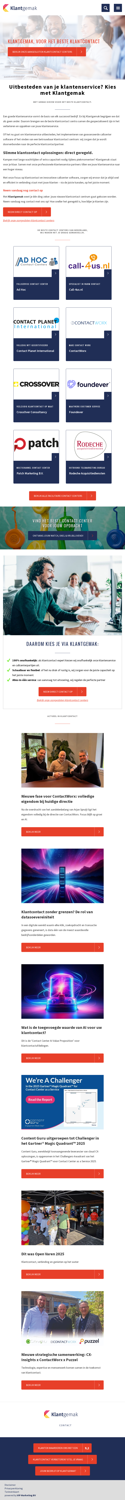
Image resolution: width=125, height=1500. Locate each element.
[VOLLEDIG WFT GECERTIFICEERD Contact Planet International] (36, 360)
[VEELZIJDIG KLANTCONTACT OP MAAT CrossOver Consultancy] (36, 421)
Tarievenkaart (12, 1491)
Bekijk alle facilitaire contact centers (58, 495)
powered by (20, 1495)
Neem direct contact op (22, 211)
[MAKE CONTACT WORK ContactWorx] (89, 360)
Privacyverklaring (14, 1488)
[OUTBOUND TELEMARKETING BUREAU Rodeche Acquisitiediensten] (89, 482)
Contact (65, 1425)
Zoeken (106, 8)
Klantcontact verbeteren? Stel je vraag (58, 1459)
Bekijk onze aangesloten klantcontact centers (42, 51)
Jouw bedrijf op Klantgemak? (58, 1470)
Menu (118, 8)
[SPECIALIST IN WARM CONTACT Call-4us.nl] (89, 299)
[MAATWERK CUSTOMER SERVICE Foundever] (89, 421)
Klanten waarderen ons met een (63, 1448)
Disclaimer (10, 1484)
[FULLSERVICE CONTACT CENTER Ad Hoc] (36, 299)
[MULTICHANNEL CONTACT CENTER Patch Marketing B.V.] (36, 482)
